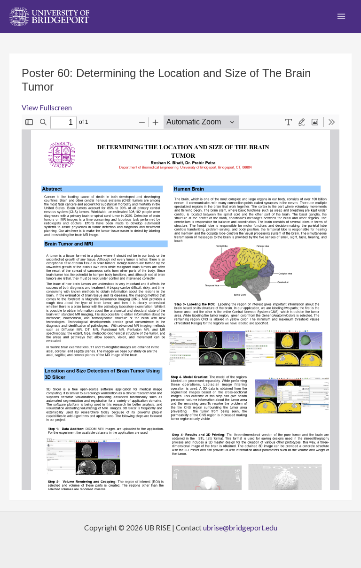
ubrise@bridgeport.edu (240, 527)
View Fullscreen (47, 107)
